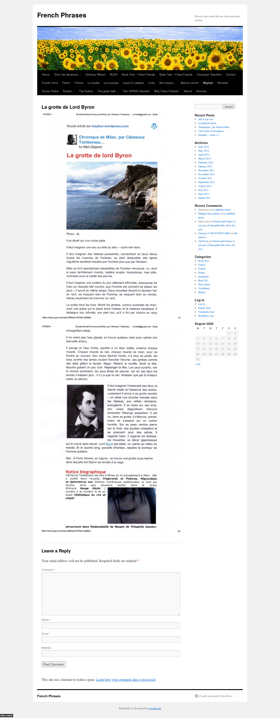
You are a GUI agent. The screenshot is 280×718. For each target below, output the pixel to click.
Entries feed (204, 308)
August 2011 (205, 186)
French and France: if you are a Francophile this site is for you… (217, 225)
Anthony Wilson (95, 74)
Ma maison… (167, 83)
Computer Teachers (209, 74)
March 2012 (204, 158)
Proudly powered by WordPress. (216, 696)
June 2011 (203, 194)
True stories (204, 284)
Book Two (203, 260)
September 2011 (206, 182)
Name (46, 619)
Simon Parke (50, 91)
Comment (48, 569)
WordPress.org (206, 315)
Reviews (222, 83)
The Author (86, 91)
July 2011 (203, 190)
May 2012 (203, 150)
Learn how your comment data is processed (125, 679)
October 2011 (205, 178)
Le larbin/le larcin (207, 123)
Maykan (208, 83)
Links (151, 83)
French (201, 268)
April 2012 (204, 154)
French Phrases (61, 14)
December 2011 (206, 170)
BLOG (113, 74)
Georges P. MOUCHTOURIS (214, 233)
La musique (111, 83)
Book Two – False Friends (175, 74)
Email (46, 633)
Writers (202, 292)
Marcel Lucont (190, 83)
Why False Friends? (166, 91)
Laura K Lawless (133, 83)
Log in (201, 304)
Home (45, 74)
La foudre (94, 83)
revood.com (155, 708)
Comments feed (206, 311)
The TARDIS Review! (136, 91)
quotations (203, 276)
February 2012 (206, 162)
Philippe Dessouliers (209, 213)
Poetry (201, 272)
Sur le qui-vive (206, 119)
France (79, 83)
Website (46, 647)
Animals (201, 91)
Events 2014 (50, 83)
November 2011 (206, 174)
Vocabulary (204, 288)
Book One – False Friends (138, 74)
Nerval (188, 91)
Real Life (203, 280)
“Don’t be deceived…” (67, 74)
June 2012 (203, 146)
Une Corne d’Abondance (211, 131)
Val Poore (203, 241)
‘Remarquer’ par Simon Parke (213, 127)
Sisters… (69, 91)
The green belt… (107, 91)
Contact (231, 74)
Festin (66, 83)
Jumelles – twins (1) (208, 135)
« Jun (197, 364)
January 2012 (205, 166)
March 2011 (204, 197)
